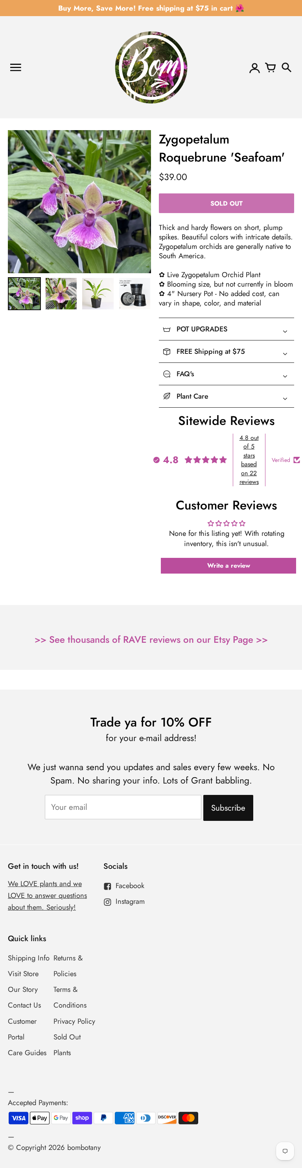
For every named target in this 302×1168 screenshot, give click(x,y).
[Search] (286, 67)
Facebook (130, 885)
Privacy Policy (74, 1021)
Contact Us (24, 1005)
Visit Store (23, 973)
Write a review (228, 565)
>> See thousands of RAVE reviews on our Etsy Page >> (151, 639)
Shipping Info (29, 958)
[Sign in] (255, 67)
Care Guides (27, 1052)
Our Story (23, 989)
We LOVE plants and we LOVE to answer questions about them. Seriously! (47, 895)
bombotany (84, 1147)
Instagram (130, 901)
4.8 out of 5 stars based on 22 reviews (249, 459)
